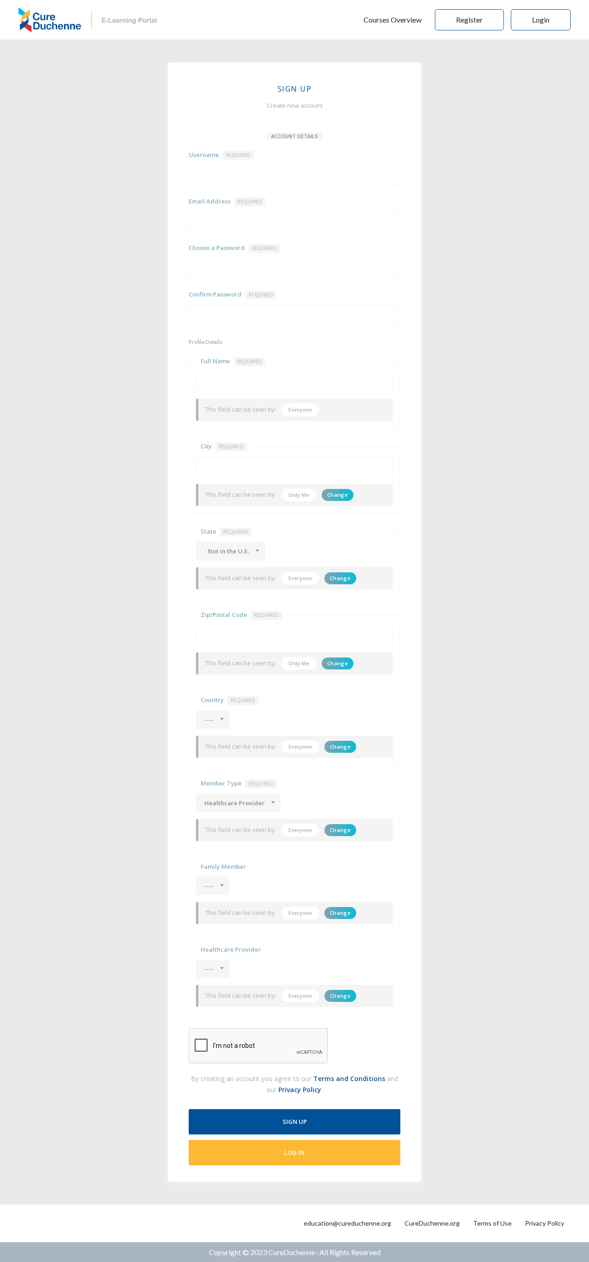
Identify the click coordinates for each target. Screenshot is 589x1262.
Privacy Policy (299, 1089)
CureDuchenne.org (432, 1223)
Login (540, 19)
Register (469, 19)
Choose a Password (233, 248)
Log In (294, 1152)
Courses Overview (393, 19)
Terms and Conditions (349, 1078)
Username (220, 155)
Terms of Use (492, 1223)
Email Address (225, 201)
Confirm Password (231, 294)
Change (337, 494)
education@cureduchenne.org (347, 1223)
